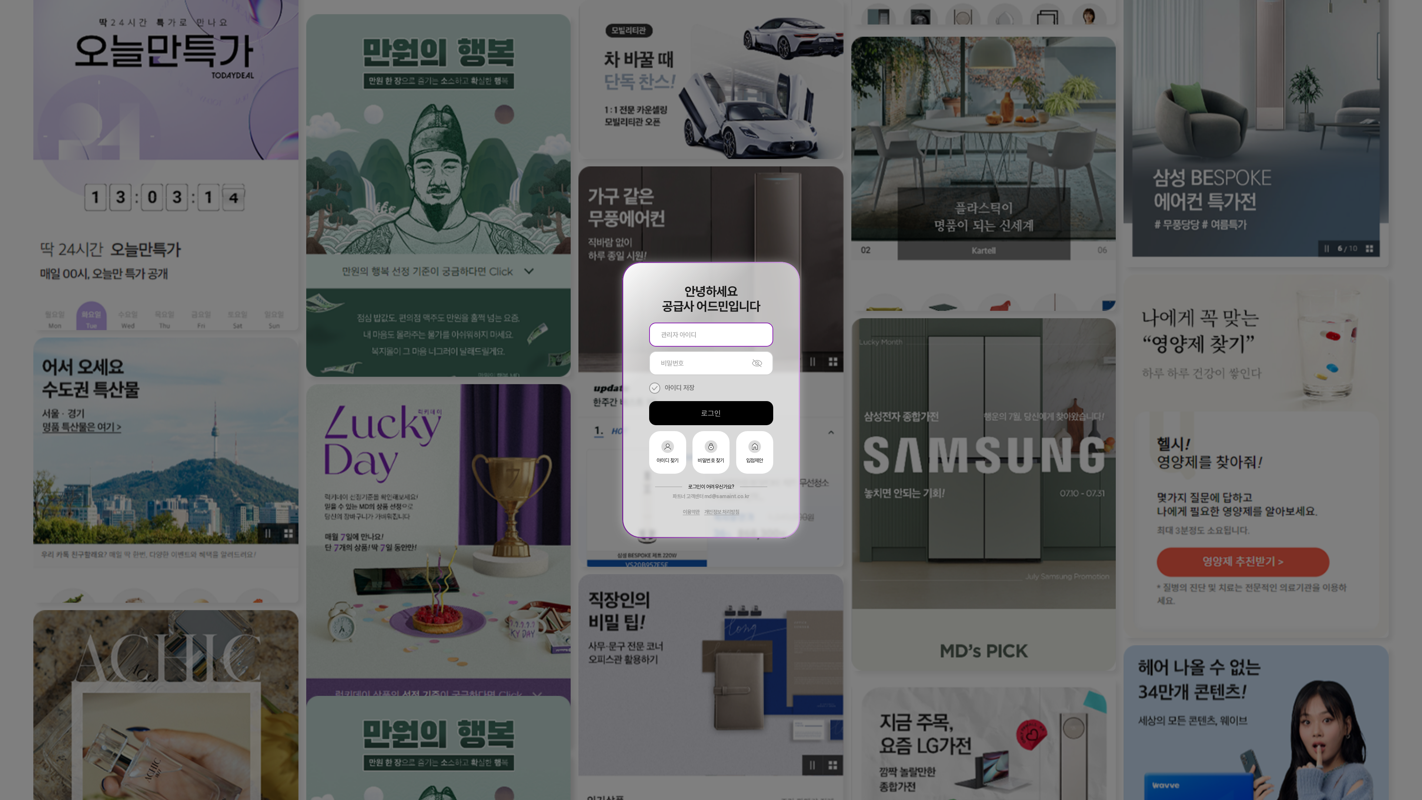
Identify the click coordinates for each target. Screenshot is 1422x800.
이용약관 (691, 512)
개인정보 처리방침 (722, 512)
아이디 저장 (680, 387)
